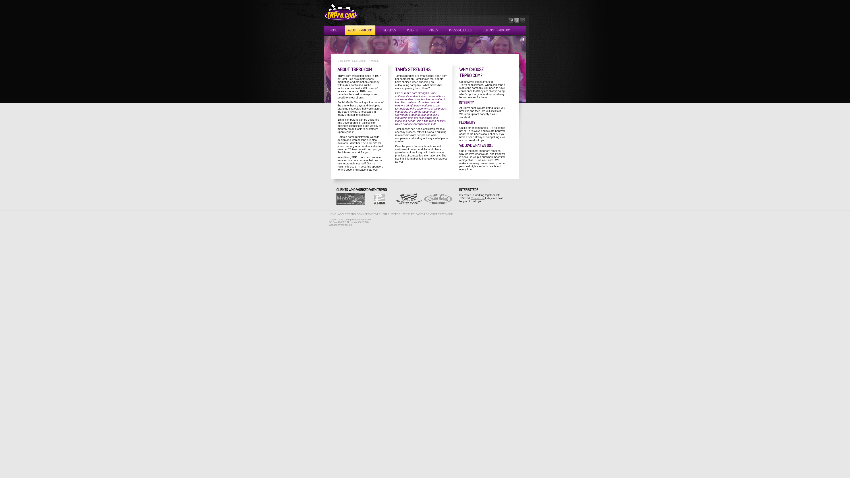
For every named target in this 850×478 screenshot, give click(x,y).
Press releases (460, 30)
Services (389, 30)
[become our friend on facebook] (511, 22)
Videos (433, 30)
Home (333, 30)
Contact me (478, 198)
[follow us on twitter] (517, 22)
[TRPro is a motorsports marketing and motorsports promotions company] (341, 19)
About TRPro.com (360, 30)
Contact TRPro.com (496, 30)
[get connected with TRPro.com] (523, 22)
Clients (412, 30)
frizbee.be (346, 225)
